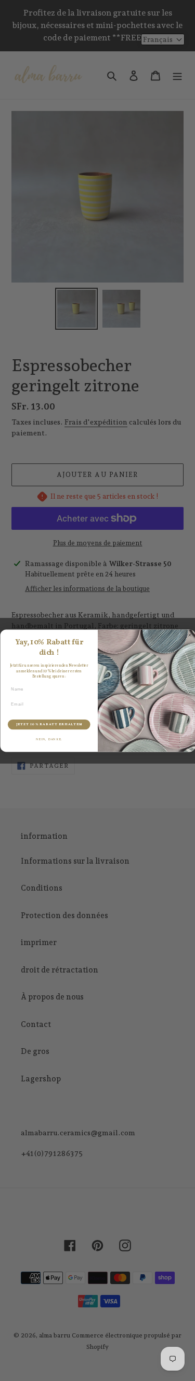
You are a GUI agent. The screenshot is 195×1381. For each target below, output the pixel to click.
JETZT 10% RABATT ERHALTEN (49, 724)
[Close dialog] (190, 635)
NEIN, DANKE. (48, 739)
